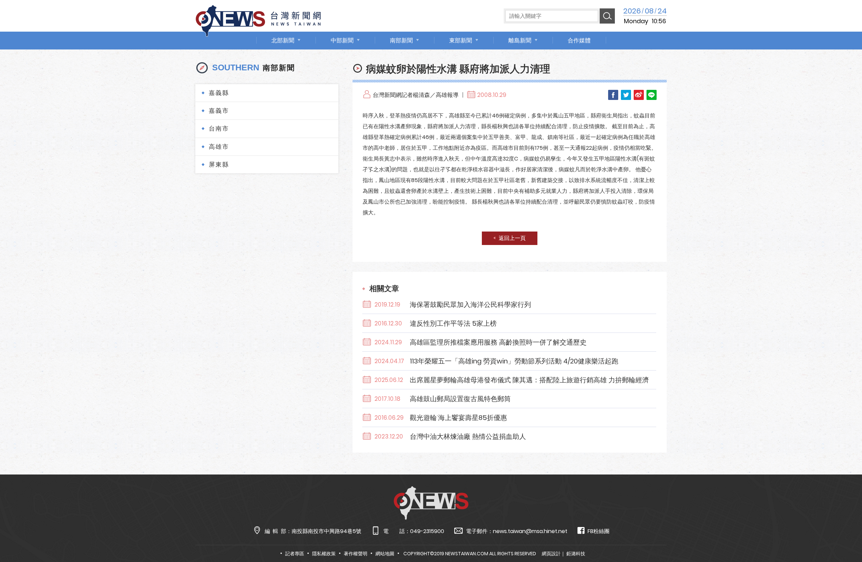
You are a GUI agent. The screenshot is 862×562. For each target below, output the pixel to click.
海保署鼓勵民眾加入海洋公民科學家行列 (470, 304)
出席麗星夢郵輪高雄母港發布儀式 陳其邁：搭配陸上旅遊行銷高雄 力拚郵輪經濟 (529, 380)
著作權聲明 (355, 553)
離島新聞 (519, 40)
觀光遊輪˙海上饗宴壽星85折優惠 (458, 417)
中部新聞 (342, 40)
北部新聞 (282, 40)
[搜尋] (607, 16)
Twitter (626, 95)
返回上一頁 (512, 238)
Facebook (613, 95)
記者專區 (294, 553)
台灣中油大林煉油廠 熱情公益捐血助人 (468, 436)
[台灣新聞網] (258, 19)
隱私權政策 (324, 553)
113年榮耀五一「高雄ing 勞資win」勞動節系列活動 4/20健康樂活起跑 (514, 361)
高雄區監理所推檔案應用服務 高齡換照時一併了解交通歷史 (498, 342)
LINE (651, 95)
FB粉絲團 (598, 531)
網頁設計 (551, 553)
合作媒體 (579, 40)
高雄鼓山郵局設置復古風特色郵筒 (460, 398)
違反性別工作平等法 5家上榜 (453, 323)
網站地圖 (384, 553)
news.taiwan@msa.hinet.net (530, 531)
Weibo (639, 95)
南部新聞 (401, 40)
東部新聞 (460, 40)
